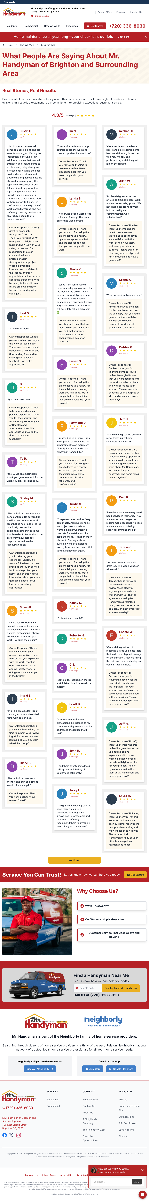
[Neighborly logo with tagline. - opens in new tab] (103, 1021)
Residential (52, 1099)
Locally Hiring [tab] (136, 12)
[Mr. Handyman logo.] (47, 1022)
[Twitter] (11, 1135)
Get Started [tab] (97, 26)
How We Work (90, 1099)
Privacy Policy (49, 1175)
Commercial (53, 1106)
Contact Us (89, 1106)
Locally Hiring (126, 1129)
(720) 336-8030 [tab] (128, 26)
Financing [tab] (121, 12)
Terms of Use (31, 1175)
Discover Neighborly (37, 1068)
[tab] (31, 26)
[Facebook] (4, 1135)
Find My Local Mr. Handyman (121, 988)
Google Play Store (123, 1068)
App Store (94, 1068)
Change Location (42, 16)
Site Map (123, 1136)
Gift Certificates (127, 1123)
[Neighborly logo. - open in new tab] (9, 2)
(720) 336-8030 (104, 995)
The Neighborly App (94, 1129)
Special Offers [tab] (105, 12)
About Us (88, 1112)
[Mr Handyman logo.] (14, 12)
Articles (123, 1099)
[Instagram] (18, 1135)
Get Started (137, 874)
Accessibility (66, 1175)
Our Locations (126, 1116)
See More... (74, 860)
